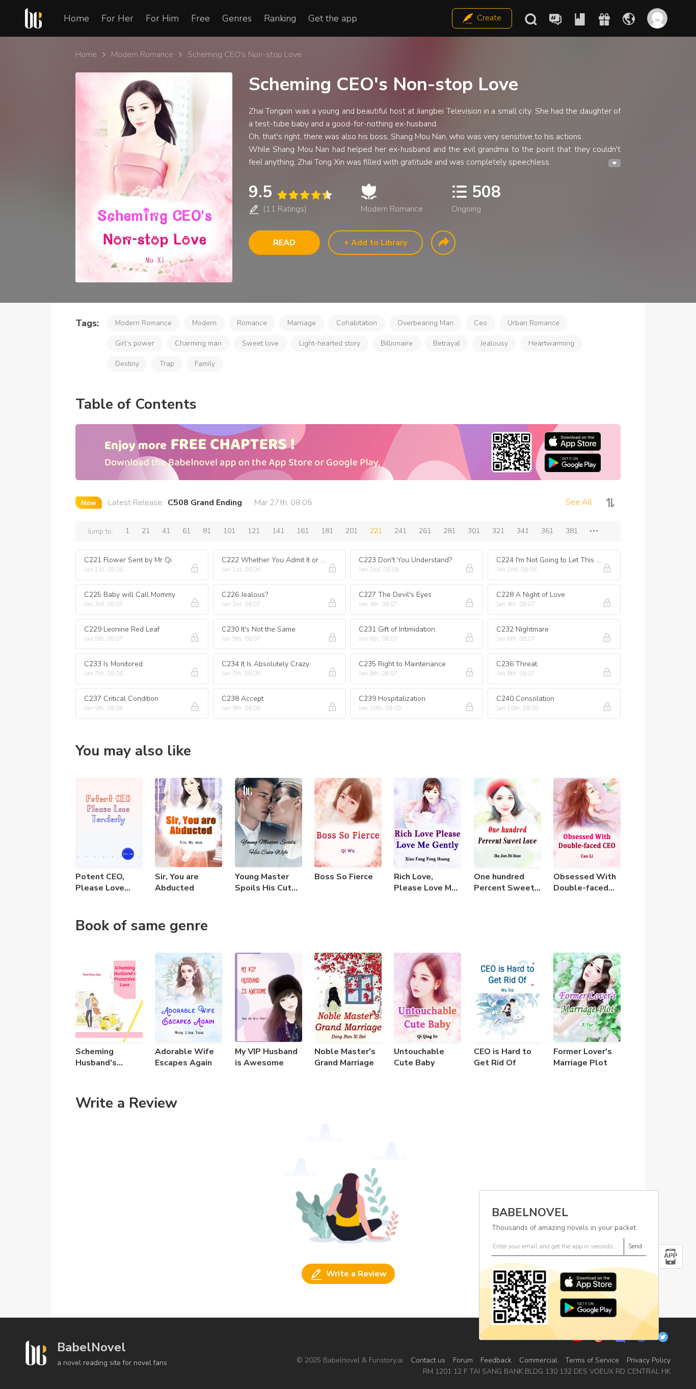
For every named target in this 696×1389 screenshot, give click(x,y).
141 (278, 531)
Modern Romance (142, 54)
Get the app (332, 18)
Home (76, 18)
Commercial (538, 1360)
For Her (117, 18)
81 (207, 531)
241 (400, 531)
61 (186, 531)
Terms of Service (592, 1360)
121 (254, 531)
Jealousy (494, 343)
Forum (463, 1360)
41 (166, 531)
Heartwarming (551, 343)
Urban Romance (533, 323)
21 (146, 531)
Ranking (280, 18)
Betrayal (446, 343)
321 (498, 531)
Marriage (301, 323)
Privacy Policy (649, 1360)
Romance (252, 323)
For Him (162, 18)
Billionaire (397, 343)
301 (474, 531)
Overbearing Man (425, 323)
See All (579, 502)
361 (547, 531)
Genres (237, 18)
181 (327, 531)
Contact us (428, 1360)
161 (303, 531)
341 (523, 531)
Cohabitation (356, 323)
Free (200, 18)
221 (376, 531)
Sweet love (260, 343)
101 (229, 531)
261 (425, 531)
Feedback (496, 1360)
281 (449, 531)
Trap (166, 364)
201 (351, 531)
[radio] (281, 195)
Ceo (480, 323)
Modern (204, 323)
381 (572, 531)
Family (205, 364)
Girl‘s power (134, 343)
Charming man (198, 343)
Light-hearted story (329, 343)
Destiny (127, 364)
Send (635, 1246)
